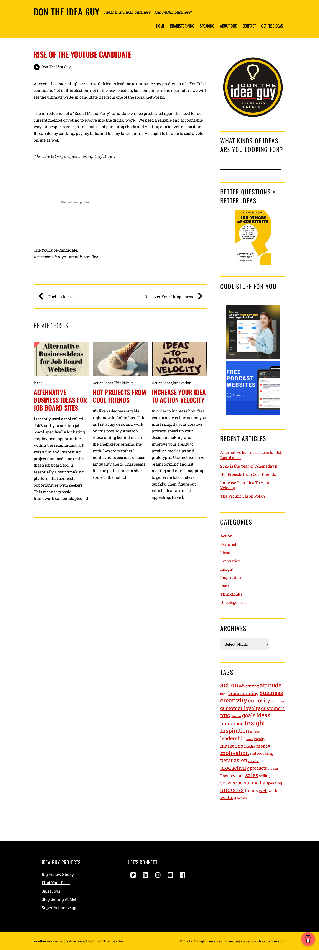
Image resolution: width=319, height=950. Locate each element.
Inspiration (230, 577)
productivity (234, 767)
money (263, 746)
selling (265, 775)
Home (160, 26)
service (228, 782)
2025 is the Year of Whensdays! (248, 466)
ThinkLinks (123, 382)
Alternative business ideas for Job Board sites (60, 399)
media (249, 746)
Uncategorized (233, 602)
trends (251, 790)
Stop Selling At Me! (59, 899)
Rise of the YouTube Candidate (82, 54)
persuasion (233, 760)
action (229, 685)
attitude (270, 685)
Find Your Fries (56, 882)
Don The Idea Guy (56, 66)
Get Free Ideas (272, 26)
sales (251, 775)
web (263, 790)
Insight (226, 569)
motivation (234, 752)
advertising (249, 685)
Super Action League (60, 907)
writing (228, 797)
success (232, 789)
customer (277, 701)
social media (251, 783)
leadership (232, 738)
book (223, 694)
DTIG (225, 715)
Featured (228, 544)
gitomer (236, 716)
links (249, 739)
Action (98, 382)
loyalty (259, 739)
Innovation (182, 382)
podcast (253, 761)
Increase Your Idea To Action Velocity (179, 396)
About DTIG (228, 26)
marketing (231, 746)
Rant (224, 585)
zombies (242, 798)
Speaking (207, 26)
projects (273, 769)
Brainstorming (182, 26)
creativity (233, 700)
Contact (249, 26)
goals (248, 715)
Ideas (38, 382)
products (258, 768)
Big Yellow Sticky (58, 874)
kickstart (255, 731)
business (271, 692)
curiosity (259, 700)
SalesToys (51, 891)
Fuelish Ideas (60, 296)
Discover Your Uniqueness (169, 296)
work (272, 790)
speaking (274, 783)
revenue (236, 775)
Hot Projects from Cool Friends (119, 396)
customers (273, 708)
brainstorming (243, 693)
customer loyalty (240, 708)
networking (261, 753)
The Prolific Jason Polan (242, 496)
